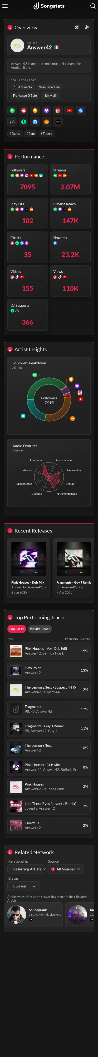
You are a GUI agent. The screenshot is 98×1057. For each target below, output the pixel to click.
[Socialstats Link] (77, 27)
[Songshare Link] (87, 27)
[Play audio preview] (16, 651)
